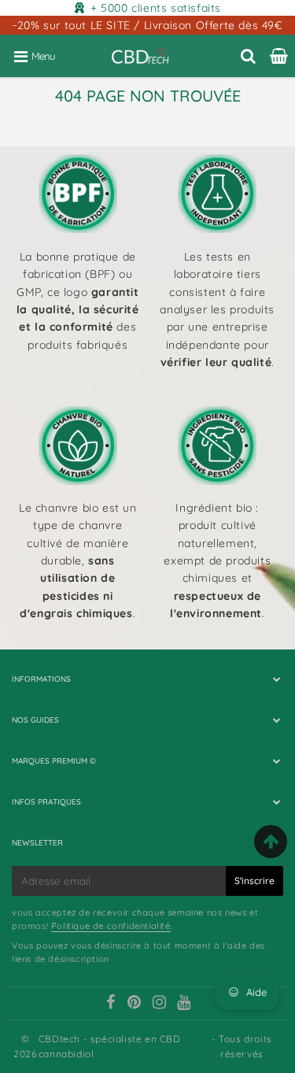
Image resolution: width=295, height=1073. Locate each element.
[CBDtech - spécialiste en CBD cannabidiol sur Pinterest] (135, 1004)
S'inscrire (254, 880)
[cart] (279, 56)
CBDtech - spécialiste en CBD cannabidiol (110, 1046)
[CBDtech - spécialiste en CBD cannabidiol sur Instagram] (160, 1004)
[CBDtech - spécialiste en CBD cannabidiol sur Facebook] (111, 1004)
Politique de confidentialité (111, 925)
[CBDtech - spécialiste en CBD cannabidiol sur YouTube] (184, 1004)
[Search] (248, 56)
